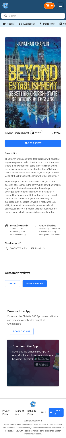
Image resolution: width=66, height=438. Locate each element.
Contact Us (56, 412)
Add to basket (33, 143)
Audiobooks (27, 23)
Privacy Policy (6, 412)
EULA (43, 412)
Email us (40, 248)
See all (12, 283)
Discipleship (47, 23)
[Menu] (60, 5)
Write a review (34, 283)
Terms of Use (19, 412)
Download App (21, 331)
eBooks (9, 23)
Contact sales (18, 248)
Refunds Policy (31, 412)
